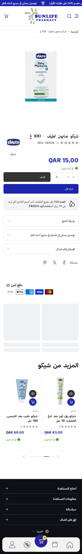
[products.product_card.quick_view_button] (71, 393)
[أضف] (71, 402)
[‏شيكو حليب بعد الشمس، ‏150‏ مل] (22, 391)
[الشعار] (41, 16)
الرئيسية (75, 31)
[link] (64, 262)
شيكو (73, 410)
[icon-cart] (6, 16)
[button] (69, 16)
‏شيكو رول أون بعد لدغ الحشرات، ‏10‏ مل (62, 418)
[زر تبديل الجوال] (76, 16)
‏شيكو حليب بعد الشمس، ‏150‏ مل (22, 418)
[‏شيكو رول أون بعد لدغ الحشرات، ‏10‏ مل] (60, 391)
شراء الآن (69, 188)
